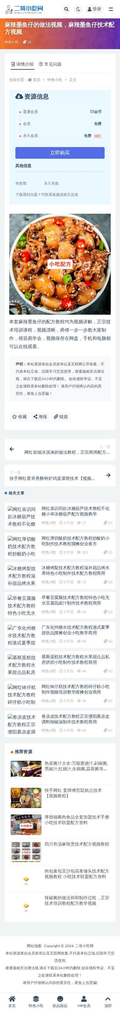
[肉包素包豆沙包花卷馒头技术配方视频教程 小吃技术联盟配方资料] (26, 880)
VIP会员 (84, 1006)
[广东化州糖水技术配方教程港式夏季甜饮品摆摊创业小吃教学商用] (23, 643)
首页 (36, 80)
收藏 (22, 417)
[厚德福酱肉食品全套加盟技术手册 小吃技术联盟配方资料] (26, 826)
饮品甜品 (60, 1006)
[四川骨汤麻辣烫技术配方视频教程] (26, 852)
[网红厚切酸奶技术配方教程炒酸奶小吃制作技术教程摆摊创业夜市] (23, 554)
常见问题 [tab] (53, 64)
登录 (97, 9)
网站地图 (34, 946)
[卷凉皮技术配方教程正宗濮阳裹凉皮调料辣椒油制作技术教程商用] (23, 732)
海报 (42, 417)
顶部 (108, 1006)
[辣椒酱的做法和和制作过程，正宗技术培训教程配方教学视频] (26, 906)
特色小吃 (11, 42)
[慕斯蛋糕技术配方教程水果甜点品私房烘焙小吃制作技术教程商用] (23, 672)
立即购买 (60, 152)
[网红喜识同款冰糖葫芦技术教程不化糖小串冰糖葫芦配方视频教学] (23, 524)
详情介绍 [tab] (25, 64)
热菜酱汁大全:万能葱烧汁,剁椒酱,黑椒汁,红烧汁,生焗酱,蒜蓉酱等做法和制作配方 (76, 769)
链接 (63, 417)
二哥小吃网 (84, 946)
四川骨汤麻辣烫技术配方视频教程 (77, 844)
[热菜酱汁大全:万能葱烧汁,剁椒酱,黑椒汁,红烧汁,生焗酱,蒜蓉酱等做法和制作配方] (26, 768)
